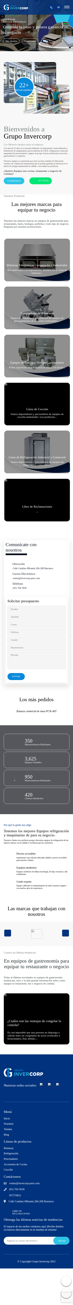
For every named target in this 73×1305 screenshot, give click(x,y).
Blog (6, 1134)
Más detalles (11, 41)
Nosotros (8, 1123)
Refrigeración (11, 1153)
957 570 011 (44, 180)
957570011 (15, 1195)
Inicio (7, 1118)
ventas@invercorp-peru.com (26, 578)
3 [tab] (33, 49)
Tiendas (8, 1129)
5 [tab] (37, 49)
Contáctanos (30, 41)
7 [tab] (41, 49)
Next (65, 933)
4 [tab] (35, 49)
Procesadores (11, 1158)
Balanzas (8, 1148)
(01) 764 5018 (19, 588)
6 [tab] (39, 49)
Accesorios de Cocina (15, 1164)
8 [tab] (43, 49)
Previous (7, 933)
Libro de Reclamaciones (21, 1212)
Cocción (8, 1169)
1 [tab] (29, 49)
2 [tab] (31, 49)
